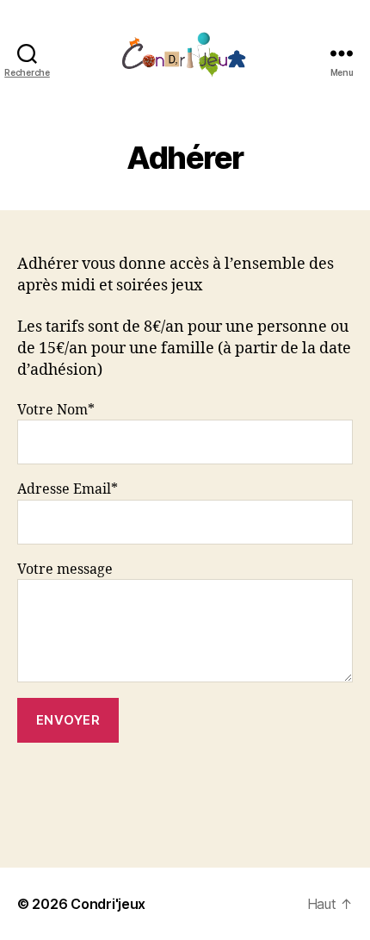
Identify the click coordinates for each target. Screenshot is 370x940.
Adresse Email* (67, 489)
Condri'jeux (108, 903)
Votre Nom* (56, 410)
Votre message (65, 569)
